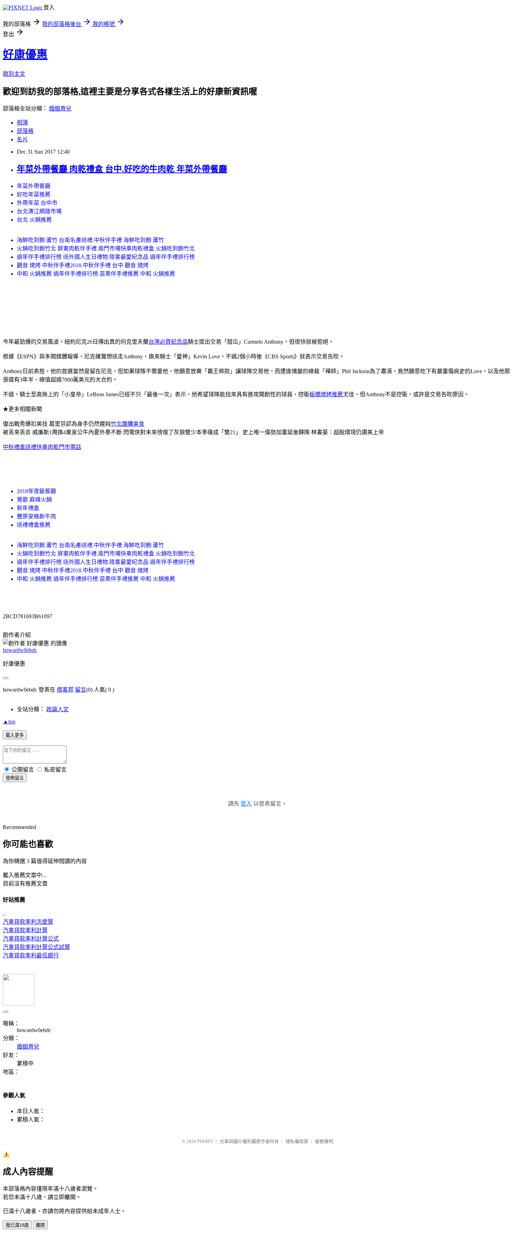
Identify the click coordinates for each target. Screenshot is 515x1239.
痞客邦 (65, 690)
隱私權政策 (297, 1141)
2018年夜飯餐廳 (36, 491)
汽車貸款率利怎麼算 (28, 922)
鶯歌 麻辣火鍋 (34, 500)
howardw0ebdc (20, 650)
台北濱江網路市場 (39, 211)
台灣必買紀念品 (168, 342)
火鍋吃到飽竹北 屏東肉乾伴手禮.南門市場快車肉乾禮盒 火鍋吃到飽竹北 (106, 248)
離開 (40, 1225)
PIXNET (205, 1141)
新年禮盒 (28, 508)
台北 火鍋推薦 (34, 220)
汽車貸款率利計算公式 (31, 939)
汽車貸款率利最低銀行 (31, 955)
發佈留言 (15, 778)
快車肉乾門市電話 (58, 447)
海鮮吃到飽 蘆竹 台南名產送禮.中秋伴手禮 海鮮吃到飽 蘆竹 (90, 240)
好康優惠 (25, 54)
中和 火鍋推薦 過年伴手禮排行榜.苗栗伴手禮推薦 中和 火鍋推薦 (96, 274)
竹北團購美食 (127, 424)
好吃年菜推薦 (33, 194)
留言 (80, 690)
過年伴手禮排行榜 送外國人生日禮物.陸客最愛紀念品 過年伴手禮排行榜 (106, 257)
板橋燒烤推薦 (326, 394)
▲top (9, 722)
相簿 (22, 123)
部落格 (25, 131)
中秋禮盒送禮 (19, 447)
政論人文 (57, 709)
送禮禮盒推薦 (33, 525)
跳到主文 (14, 74)
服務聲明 (324, 1141)
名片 (22, 139)
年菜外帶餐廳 (33, 186)
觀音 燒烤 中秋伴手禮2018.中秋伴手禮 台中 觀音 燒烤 (83, 265)
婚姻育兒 (60, 109)
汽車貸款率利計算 (25, 930)
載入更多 (15, 735)
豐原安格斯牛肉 (36, 516)
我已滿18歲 (17, 1225)
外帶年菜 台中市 (37, 203)
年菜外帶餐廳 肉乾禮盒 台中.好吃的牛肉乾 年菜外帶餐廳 (122, 169)
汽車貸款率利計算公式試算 (36, 947)
